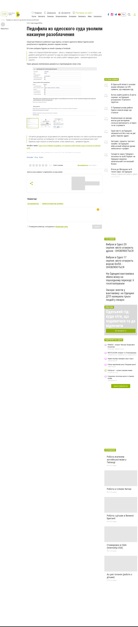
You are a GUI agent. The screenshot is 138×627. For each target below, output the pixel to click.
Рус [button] (123, 14)
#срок (41, 157)
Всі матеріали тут (120, 331)
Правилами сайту (62, 227)
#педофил (30, 157)
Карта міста (41, 16)
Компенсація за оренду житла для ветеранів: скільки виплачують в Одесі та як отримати (123, 122)
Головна (3, 20)
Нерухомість (82, 16)
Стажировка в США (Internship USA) (116, 546)
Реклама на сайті (84, 13)
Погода (34, 16)
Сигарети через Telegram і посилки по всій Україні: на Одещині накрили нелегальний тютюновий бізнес (123, 159)
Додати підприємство (121, 386)
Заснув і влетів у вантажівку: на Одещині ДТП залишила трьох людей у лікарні (120, 294)
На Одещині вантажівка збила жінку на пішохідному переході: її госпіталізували (120, 278)
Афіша (90, 16)
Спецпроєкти (98, 16)
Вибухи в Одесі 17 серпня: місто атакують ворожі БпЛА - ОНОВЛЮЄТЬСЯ (119, 262)
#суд (36, 157)
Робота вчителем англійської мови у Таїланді (116, 459)
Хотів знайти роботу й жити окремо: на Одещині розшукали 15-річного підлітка (123, 98)
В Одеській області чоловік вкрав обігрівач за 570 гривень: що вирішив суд (123, 86)
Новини (38, 13)
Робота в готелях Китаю (119, 489)
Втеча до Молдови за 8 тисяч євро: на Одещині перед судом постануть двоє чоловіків (124, 173)
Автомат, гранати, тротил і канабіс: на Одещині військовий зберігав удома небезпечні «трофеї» (123, 145)
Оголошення (72, 16)
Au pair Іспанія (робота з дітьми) (119, 576)
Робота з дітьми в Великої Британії (120, 517)
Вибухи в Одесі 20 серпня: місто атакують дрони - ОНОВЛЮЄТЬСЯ (120, 248)
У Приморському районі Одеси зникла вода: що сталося (122, 110)
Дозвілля (65, 13)
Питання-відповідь (61, 16)
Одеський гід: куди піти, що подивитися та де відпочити (120, 318)
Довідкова (50, 16)
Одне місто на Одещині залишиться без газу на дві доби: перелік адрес (123, 133)
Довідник (51, 13)
